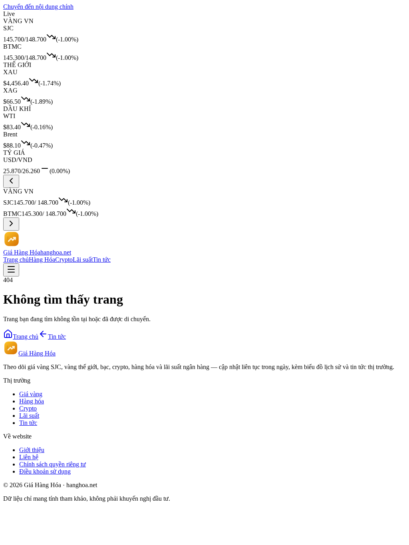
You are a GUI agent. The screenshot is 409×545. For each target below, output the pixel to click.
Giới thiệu (31, 449)
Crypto (64, 259)
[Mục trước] (11, 181)
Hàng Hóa (42, 259)
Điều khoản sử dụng (45, 471)
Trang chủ (16, 259)
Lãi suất (83, 259)
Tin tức (102, 259)
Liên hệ (28, 457)
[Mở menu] (11, 269)
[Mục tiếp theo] (11, 224)
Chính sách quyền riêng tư (52, 464)
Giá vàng (30, 394)
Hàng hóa (31, 401)
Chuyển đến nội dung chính (38, 6)
